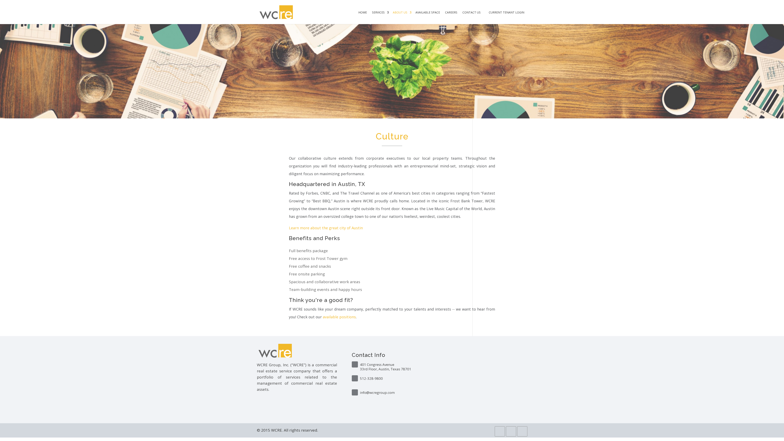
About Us (400, 12)
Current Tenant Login (506, 12)
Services (378, 12)
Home (362, 12)
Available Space (427, 12)
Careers (451, 12)
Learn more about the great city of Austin (326, 227)
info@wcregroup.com (377, 392)
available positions (339, 316)
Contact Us (471, 12)
